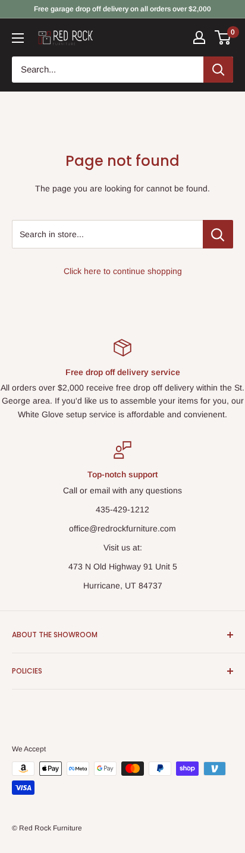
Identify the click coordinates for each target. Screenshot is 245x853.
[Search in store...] (218, 234)
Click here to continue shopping (123, 271)
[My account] (199, 37)
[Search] (218, 69)
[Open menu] (18, 38)
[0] (223, 37)
